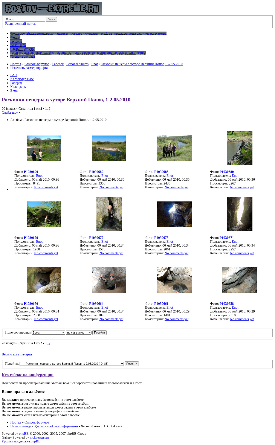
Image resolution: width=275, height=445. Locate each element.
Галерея (58, 64)
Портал (15, 64)
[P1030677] (109, 230)
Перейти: (12, 363)
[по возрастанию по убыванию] (86, 332)
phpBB (24, 433)
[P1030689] (109, 160)
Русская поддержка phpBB (21, 441)
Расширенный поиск (20, 23)
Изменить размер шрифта (29, 68)
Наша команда (20, 426)
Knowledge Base (22, 79)
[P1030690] (44, 160)
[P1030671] (239, 230)
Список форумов (36, 64)
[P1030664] (109, 292)
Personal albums (77, 64)
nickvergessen (39, 437)
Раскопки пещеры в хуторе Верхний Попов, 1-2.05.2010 (142, 64)
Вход (14, 90)
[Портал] (52, 13)
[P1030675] (174, 226)
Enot (94, 64)
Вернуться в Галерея (17, 354)
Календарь (18, 86)
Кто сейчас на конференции (27, 374)
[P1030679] (44, 226)
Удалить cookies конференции (56, 426)
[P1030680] (239, 164)
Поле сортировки (18, 332)
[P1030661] (174, 292)
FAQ (13, 75)
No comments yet (46, 187)
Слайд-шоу (10, 112)
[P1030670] (44, 292)
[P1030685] (174, 160)
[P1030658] (239, 292)
